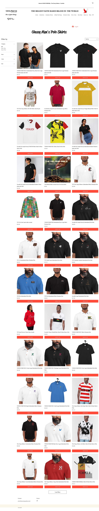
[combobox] (91, 39)
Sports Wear (3, 49)
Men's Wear (3, 48)
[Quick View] (30, 56)
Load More (57, 492)
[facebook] (93, 15)
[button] (93, 3)
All (2, 46)
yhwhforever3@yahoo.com (24, 501)
